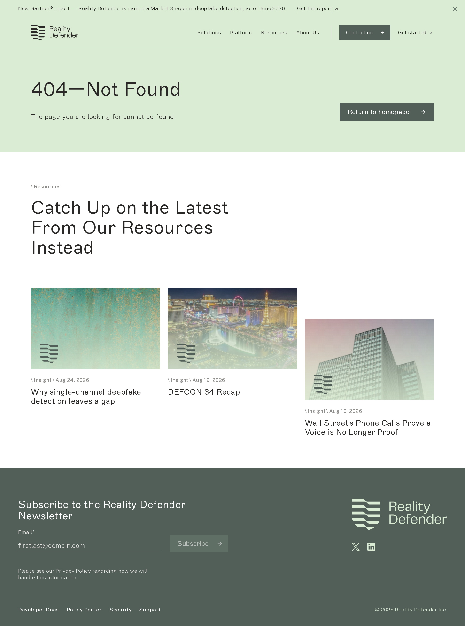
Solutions (209, 33)
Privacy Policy (73, 571)
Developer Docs (38, 610)
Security (120, 610)
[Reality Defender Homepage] (53, 32)
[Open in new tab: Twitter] (356, 547)
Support (150, 610)
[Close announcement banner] (455, 9)
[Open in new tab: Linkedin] (371, 547)
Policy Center (84, 610)
